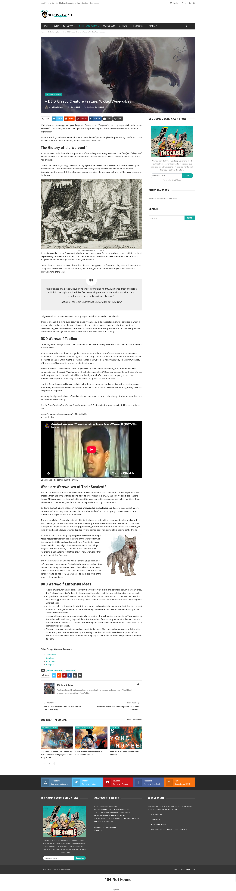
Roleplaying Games (88, 26)
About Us (98, 830)
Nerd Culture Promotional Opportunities (72, 3)
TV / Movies (68, 26)
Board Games (109, 26)
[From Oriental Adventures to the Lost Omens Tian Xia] (91, 737)
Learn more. (173, 809)
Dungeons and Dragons (54, 670)
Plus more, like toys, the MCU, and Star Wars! (169, 829)
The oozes (51, 654)
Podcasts (138, 26)
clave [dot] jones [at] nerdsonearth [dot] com (112, 809)
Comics (55, 26)
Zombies (50, 658)
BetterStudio (190, 869)
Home (46, 26)
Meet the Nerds (47, 3)
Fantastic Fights (70, 670)
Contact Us (94, 3)
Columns (123, 26)
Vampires (50, 664)
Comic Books (156, 819)
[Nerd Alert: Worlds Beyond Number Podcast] (126, 737)
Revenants (51, 661)
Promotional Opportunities (105, 827)
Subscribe (187, 176)
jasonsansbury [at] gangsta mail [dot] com (111, 815)
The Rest (153, 26)
